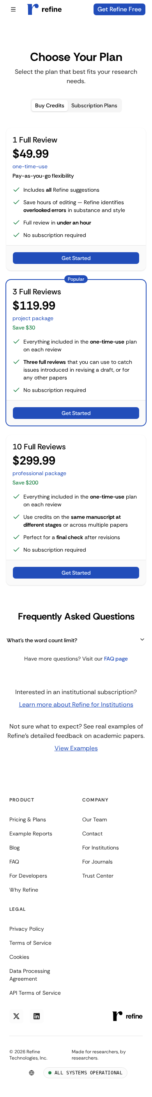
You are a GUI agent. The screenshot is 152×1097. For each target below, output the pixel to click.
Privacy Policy (26, 928)
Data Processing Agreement (29, 974)
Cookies (19, 956)
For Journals (97, 861)
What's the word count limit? (42, 640)
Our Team (94, 819)
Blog (14, 847)
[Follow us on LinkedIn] (37, 1016)
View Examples (76, 748)
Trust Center (97, 875)
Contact (92, 833)
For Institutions (100, 847)
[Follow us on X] (16, 1016)
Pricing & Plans (27, 819)
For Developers (28, 875)
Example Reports (30, 833)
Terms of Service (30, 942)
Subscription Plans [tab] (94, 105)
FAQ (14, 861)
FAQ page (116, 658)
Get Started (76, 258)
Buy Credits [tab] (49, 105)
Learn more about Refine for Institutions (76, 704)
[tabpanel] (76, 395)
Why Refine (23, 889)
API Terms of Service (35, 992)
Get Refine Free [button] (119, 9)
